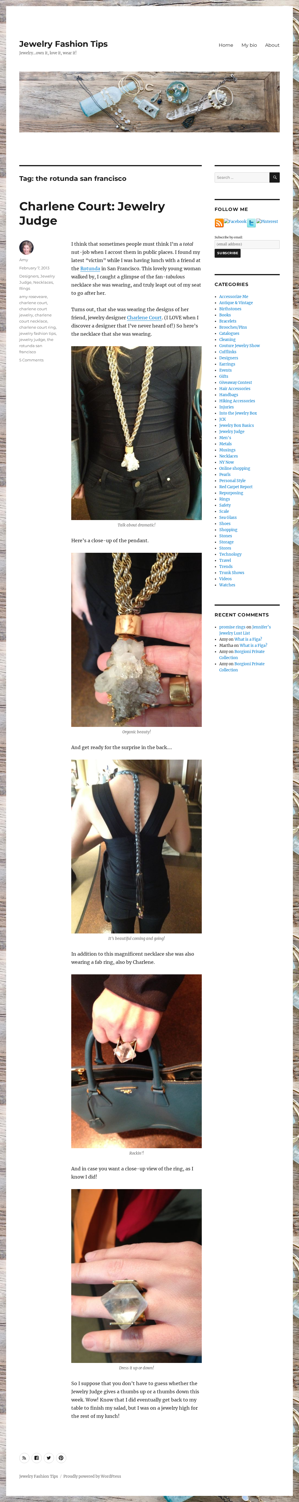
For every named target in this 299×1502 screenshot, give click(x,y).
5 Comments (31, 360)
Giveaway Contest (235, 382)
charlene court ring (37, 327)
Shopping (228, 529)
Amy (23, 259)
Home (226, 45)
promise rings (232, 627)
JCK (222, 419)
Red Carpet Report (236, 486)
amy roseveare (33, 296)
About (272, 45)
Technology (230, 554)
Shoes (225, 523)
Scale (224, 511)
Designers (29, 276)
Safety (225, 505)
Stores (225, 548)
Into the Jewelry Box (238, 413)
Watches (227, 585)
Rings (24, 288)
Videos (225, 578)
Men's (225, 437)
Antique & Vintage (236, 302)
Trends (226, 566)
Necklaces (43, 282)
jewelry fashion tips (37, 333)
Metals (225, 443)
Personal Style (232, 480)
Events (225, 370)
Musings (227, 450)
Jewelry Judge (231, 431)
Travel (225, 560)
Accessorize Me (233, 296)
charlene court (33, 302)
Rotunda (90, 268)
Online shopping (234, 468)
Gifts (223, 376)
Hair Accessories (235, 388)
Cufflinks (228, 351)
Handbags (228, 394)
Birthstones (230, 308)
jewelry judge (32, 339)
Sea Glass (228, 517)
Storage (226, 542)
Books (225, 315)
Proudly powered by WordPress (92, 1476)
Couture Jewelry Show (239, 345)
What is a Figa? (248, 639)
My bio (249, 45)
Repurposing (231, 493)
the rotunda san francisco (36, 345)
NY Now (226, 462)
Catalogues (229, 333)
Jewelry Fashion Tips (63, 44)
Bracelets (228, 321)
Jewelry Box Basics (236, 425)
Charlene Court (144, 318)
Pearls (225, 474)
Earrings (227, 364)
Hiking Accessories (237, 401)
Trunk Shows (231, 572)
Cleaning (227, 339)
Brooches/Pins (233, 327)
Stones (225, 535)
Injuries (226, 407)
